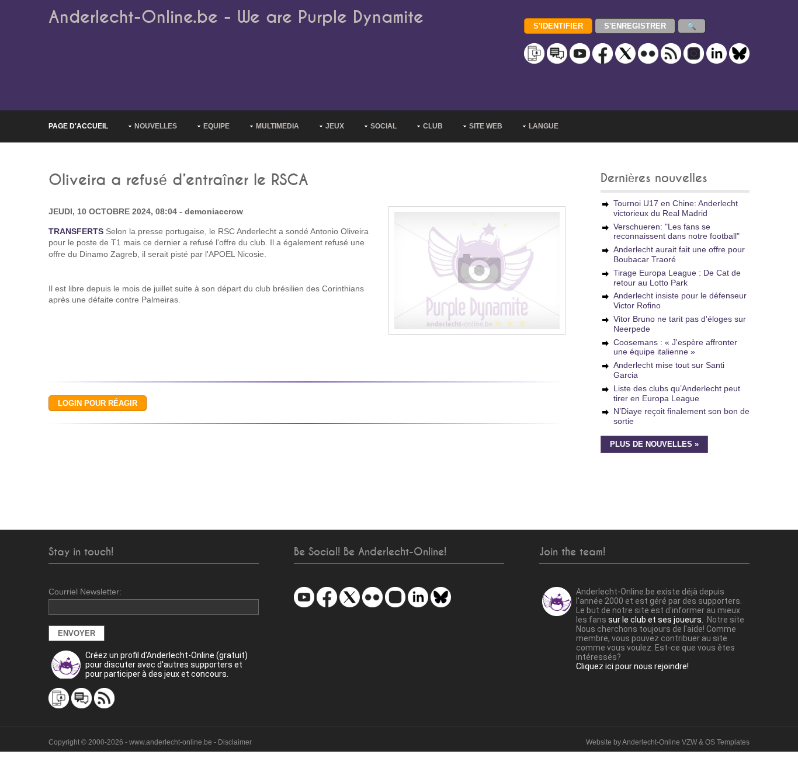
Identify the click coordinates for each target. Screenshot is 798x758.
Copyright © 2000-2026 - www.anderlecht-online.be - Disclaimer (150, 742)
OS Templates (727, 742)
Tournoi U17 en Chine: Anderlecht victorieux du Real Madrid (675, 208)
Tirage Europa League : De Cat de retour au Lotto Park (677, 277)
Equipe (216, 126)
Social (383, 126)
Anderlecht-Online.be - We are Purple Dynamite (236, 17)
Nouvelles (155, 126)
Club (433, 126)
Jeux (334, 126)
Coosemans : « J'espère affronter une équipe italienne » (675, 347)
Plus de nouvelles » (654, 444)
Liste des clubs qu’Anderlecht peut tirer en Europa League (676, 393)
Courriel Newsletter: (85, 591)
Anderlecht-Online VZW (659, 742)
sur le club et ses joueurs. (655, 619)
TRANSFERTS (75, 231)
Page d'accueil (78, 126)
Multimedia (277, 126)
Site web (485, 126)
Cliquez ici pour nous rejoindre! (632, 666)
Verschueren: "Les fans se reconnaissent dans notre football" (676, 231)
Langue (543, 126)
